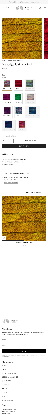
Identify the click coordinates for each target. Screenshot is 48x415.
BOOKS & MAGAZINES (10, 377)
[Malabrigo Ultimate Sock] (24, 218)
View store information (11, 182)
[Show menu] (3, 8)
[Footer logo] (10, 321)
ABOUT (4, 389)
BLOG (4, 396)
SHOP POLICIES (7, 400)
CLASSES (5, 385)
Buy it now (24, 146)
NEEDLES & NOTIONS (10, 373)
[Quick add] (4, 238)
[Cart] (45, 8)
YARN (4, 369)
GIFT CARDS (6, 381)
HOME (4, 365)
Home (3, 60)
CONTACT (5, 392)
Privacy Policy (34, 355)
